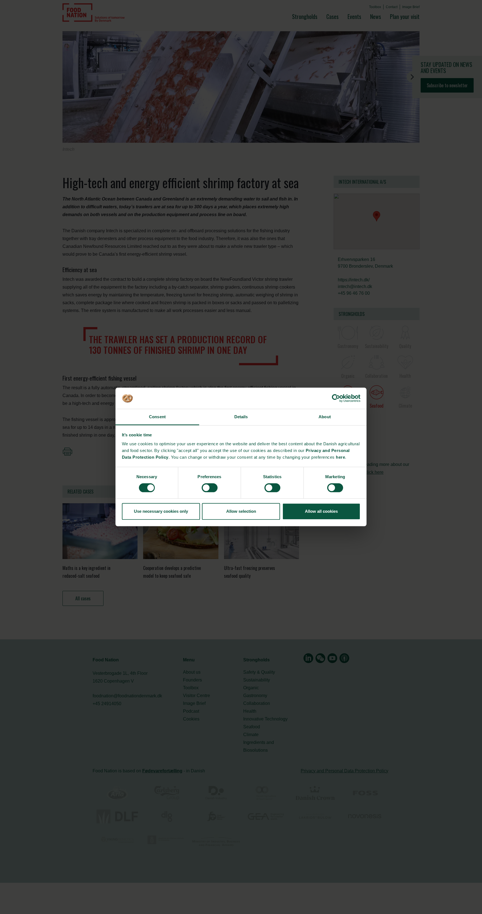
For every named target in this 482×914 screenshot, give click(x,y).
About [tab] (325, 416)
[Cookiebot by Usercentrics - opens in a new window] (336, 398)
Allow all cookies (321, 511)
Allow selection (241, 511)
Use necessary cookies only (161, 511)
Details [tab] (241, 416)
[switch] (210, 487)
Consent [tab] (157, 416)
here (340, 457)
